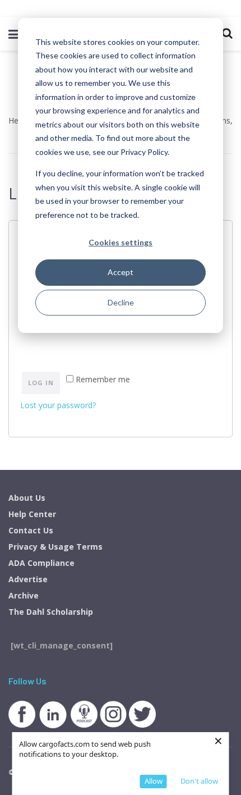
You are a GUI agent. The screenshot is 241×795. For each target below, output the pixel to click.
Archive (23, 595)
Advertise (28, 579)
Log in (41, 382)
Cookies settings (120, 242)
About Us (26, 497)
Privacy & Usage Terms (55, 546)
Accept (120, 272)
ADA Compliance (41, 563)
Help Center (32, 514)
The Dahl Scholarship (50, 611)
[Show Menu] (13, 34)
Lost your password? (58, 405)
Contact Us (30, 530)
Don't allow (199, 781)
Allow (154, 781)
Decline (121, 302)
